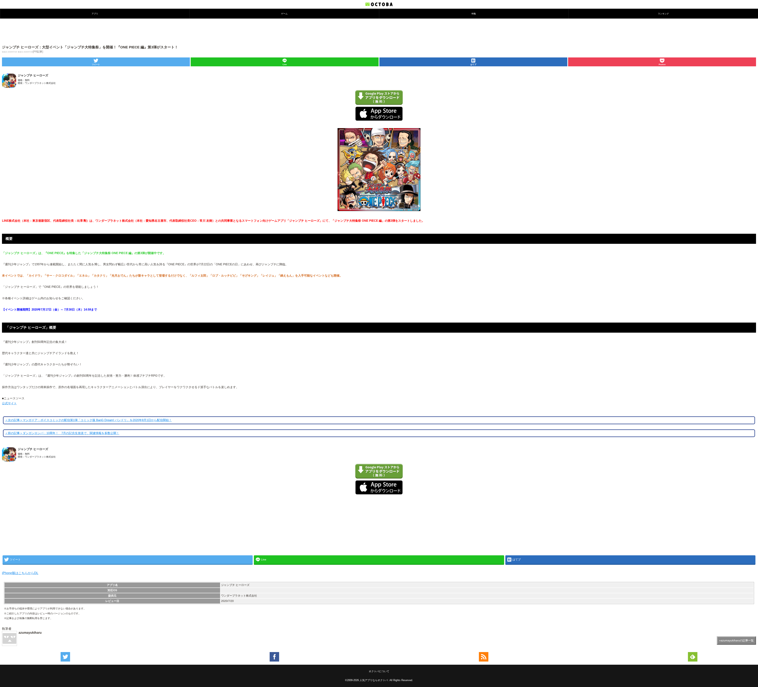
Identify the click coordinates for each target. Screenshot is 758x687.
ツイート (96, 64)
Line (285, 64)
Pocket (662, 64)
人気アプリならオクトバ (374, 680)
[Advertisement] (379, 31)
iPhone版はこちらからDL (20, 573)
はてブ (473, 64)
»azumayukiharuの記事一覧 (736, 640)
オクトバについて (379, 671)
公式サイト (9, 403)
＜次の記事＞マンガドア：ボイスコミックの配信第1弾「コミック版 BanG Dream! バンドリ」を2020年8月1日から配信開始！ (88, 420)
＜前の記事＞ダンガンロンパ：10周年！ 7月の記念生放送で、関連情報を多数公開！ (62, 433)
